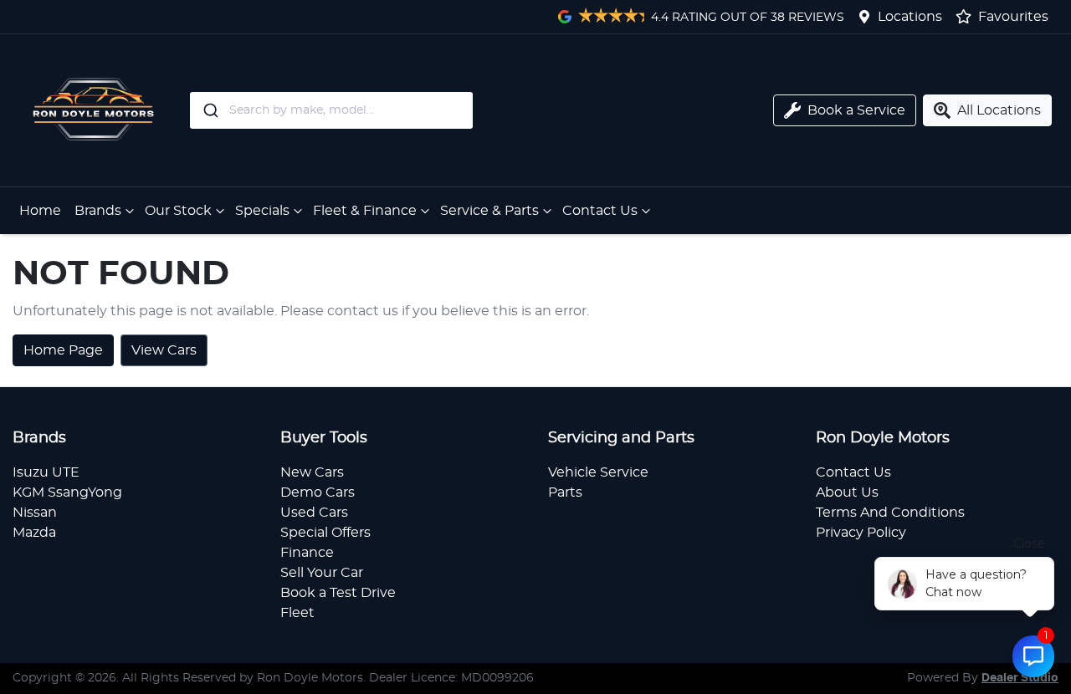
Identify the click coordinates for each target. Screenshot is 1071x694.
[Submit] (209, 110)
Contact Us (600, 210)
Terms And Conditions (890, 512)
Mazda (34, 532)
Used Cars (314, 512)
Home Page (63, 350)
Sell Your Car (321, 572)
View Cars (164, 350)
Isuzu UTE (46, 472)
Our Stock (178, 210)
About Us (847, 492)
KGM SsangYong (67, 492)
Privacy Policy (861, 532)
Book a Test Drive (338, 593)
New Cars (312, 472)
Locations (910, 16)
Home (40, 210)
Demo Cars (317, 492)
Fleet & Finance (365, 210)
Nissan (35, 512)
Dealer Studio (1019, 678)
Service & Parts (489, 210)
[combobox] (392, 110)
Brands (97, 210)
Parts (565, 492)
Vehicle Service (598, 472)
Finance (307, 552)
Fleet (297, 613)
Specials (262, 210)
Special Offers (325, 532)
